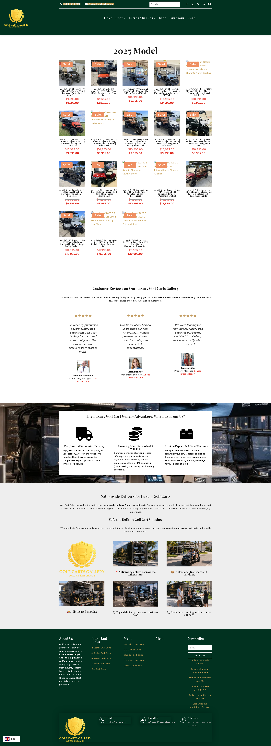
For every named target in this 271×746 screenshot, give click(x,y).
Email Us (153, 718)
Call (110, 718)
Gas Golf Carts (98, 669)
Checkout (177, 18)
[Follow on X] (192, 4)
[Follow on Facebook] (187, 4)
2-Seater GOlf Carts (101, 647)
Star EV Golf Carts (133, 665)
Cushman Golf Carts (134, 660)
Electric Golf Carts (100, 663)
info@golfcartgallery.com (100, 4)
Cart (191, 18)
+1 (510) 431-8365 (116, 722)
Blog (162, 18)
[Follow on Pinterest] (198, 4)
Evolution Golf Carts (134, 644)
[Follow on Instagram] (209, 4)
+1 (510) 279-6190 (71, 4)
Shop (119, 18)
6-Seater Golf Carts (101, 658)
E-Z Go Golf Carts (132, 649)
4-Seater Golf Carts (101, 653)
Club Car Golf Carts (133, 655)
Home (108, 18)
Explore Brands (141, 18)
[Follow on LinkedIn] (204, 4)
